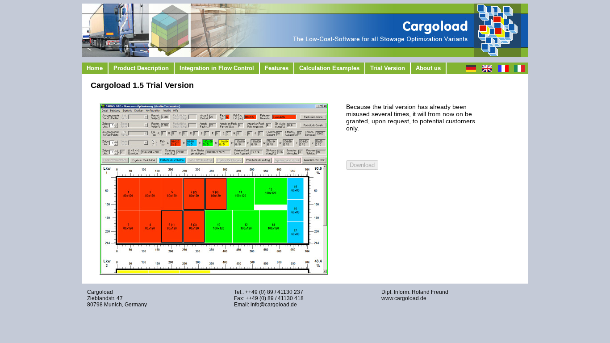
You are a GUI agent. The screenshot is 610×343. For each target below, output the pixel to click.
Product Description (141, 68)
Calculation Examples (329, 68)
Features (276, 68)
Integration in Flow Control (217, 68)
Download (362, 165)
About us (428, 68)
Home (95, 68)
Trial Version (387, 68)
